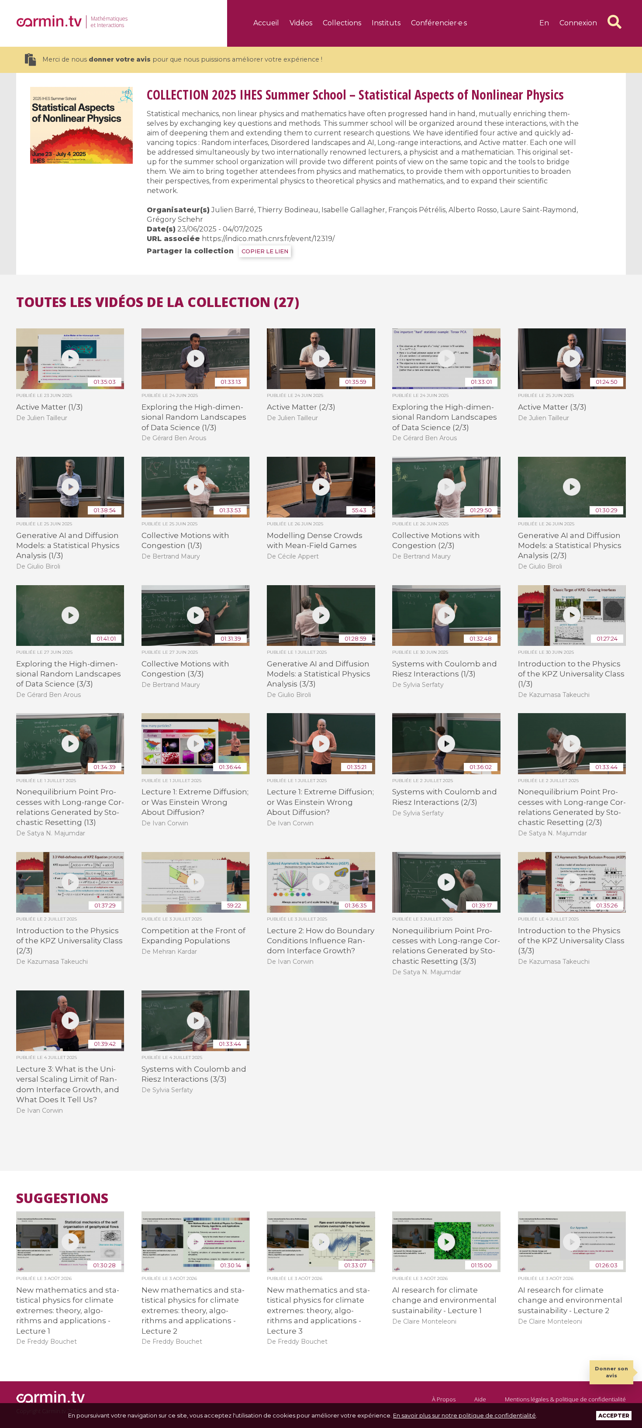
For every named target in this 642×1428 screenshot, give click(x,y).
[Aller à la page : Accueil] (49, 21)
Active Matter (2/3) (301, 407)
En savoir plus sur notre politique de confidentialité (464, 1415)
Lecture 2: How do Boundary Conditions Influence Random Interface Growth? (320, 940)
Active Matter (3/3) (552, 407)
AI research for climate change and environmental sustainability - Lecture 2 (570, 1300)
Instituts (386, 23)
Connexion (578, 23)
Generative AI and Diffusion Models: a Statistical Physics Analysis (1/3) (68, 545)
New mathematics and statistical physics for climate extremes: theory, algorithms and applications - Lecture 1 (67, 1310)
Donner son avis (611, 1372)
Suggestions (62, 1198)
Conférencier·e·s (439, 23)
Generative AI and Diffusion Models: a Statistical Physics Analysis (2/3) (569, 545)
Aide (480, 1399)
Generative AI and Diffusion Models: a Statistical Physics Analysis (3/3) (318, 674)
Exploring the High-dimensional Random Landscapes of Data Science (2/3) (444, 417)
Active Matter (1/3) (49, 407)
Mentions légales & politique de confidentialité (565, 1399)
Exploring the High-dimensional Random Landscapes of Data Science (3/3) (68, 674)
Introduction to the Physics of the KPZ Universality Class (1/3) (571, 674)
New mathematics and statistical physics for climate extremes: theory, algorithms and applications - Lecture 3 (318, 1310)
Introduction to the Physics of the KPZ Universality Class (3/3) (571, 940)
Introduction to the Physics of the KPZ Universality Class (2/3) (69, 940)
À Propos (444, 1399)
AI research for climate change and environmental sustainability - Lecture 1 (444, 1300)
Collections (342, 23)
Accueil (266, 23)
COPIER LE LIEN (265, 251)
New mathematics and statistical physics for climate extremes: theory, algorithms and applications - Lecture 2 (193, 1310)
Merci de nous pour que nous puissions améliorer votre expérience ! (182, 59)
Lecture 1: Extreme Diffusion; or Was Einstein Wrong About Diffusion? (195, 802)
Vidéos (301, 23)
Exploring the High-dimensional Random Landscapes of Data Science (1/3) (194, 417)
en (544, 23)
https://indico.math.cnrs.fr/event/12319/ (268, 239)
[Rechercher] (614, 21)
